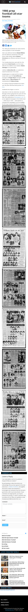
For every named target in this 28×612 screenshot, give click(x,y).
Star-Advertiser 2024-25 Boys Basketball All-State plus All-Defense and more (16, 563)
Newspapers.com (19, 97)
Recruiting (4, 544)
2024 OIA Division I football (9, 540)
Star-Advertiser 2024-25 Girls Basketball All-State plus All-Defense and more (16, 576)
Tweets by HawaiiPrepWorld (7, 590)
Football (10, 20)
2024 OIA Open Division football (10, 537)
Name (3, 515)
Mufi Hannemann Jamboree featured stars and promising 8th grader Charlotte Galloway (17, 582)
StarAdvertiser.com (9, 609)
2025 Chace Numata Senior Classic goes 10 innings (16, 557)
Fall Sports (4, 533)
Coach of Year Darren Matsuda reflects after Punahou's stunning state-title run (17, 570)
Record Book (5, 546)
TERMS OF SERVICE (13, 486)
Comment (4, 501)
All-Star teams (5, 548)
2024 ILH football (6, 535)
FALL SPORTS (4, 599)
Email (3, 520)
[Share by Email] (9, 46)
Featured (4, 20)
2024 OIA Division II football (9, 542)
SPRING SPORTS (5, 605)
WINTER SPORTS (5, 602)
